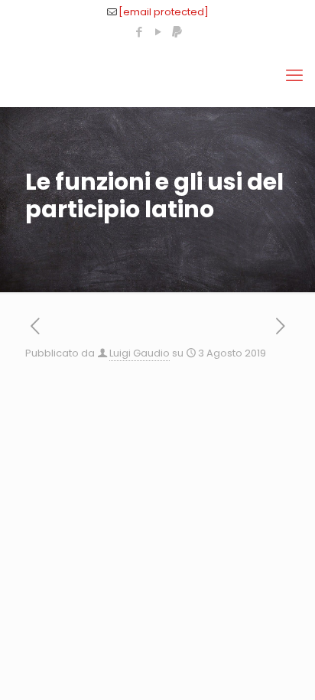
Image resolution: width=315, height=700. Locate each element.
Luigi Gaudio (139, 353)
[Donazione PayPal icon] (177, 32)
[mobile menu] (294, 76)
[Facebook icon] (139, 32)
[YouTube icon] (158, 32)
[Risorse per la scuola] (157, 76)
